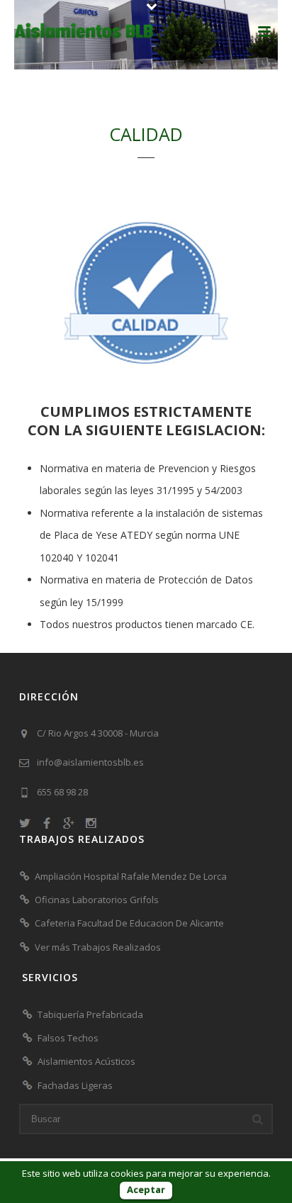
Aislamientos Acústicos (86, 1061)
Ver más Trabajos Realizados (98, 947)
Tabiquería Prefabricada (90, 1014)
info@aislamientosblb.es (90, 762)
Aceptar (146, 1189)
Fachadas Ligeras (75, 1085)
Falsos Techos (68, 1037)
